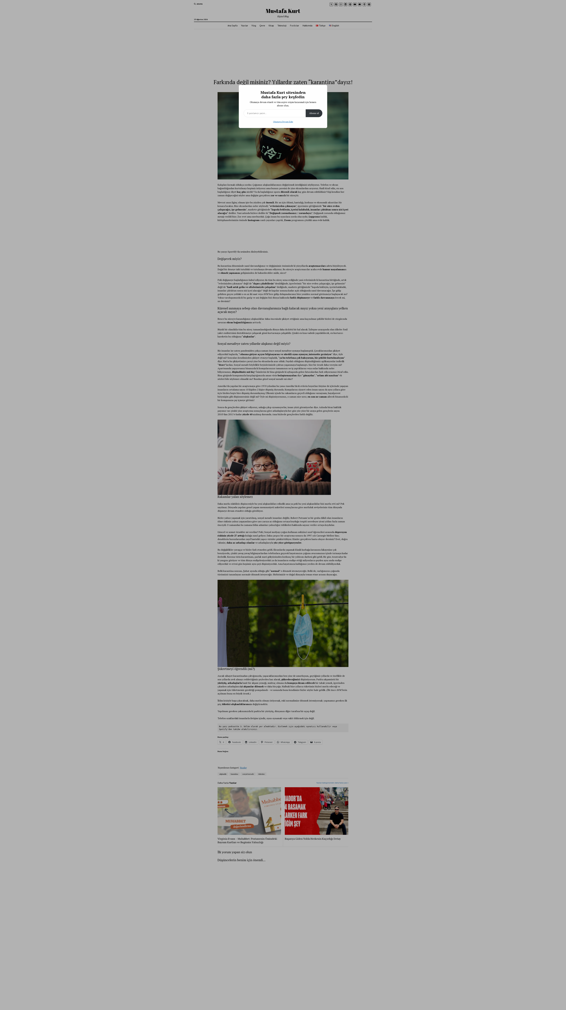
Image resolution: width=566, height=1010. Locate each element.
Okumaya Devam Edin (283, 121)
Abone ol (314, 113)
